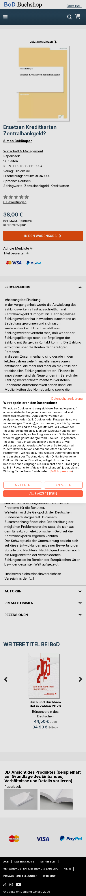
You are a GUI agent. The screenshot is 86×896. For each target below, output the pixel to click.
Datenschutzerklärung (67, 398)
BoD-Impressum (61, 471)
